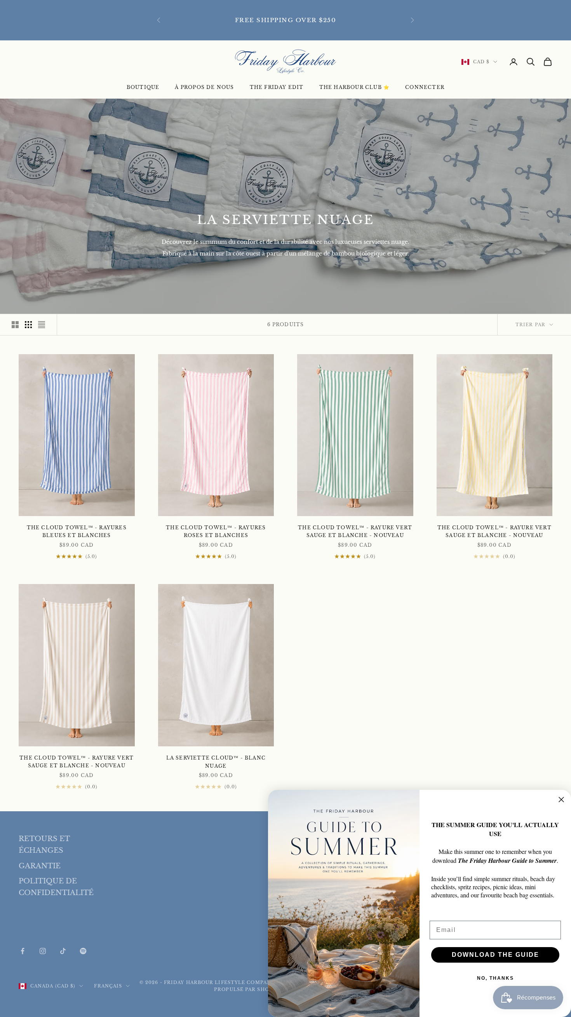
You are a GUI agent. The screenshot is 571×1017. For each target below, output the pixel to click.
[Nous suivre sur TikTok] (63, 951)
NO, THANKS (495, 978)
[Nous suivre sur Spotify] (83, 951)
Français (108, 986)
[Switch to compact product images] (41, 324)
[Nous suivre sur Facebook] (22, 951)
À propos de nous (204, 87)
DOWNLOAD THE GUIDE (495, 954)
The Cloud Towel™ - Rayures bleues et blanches (77, 531)
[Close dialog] (561, 799)
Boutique (143, 87)
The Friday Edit (277, 87)
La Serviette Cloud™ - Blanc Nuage (216, 761)
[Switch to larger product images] (15, 324)
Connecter (424, 87)
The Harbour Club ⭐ (354, 87)
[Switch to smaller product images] (28, 324)
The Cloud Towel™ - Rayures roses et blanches (216, 531)
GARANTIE (40, 866)
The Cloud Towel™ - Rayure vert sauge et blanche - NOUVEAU (355, 531)
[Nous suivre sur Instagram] (43, 951)
